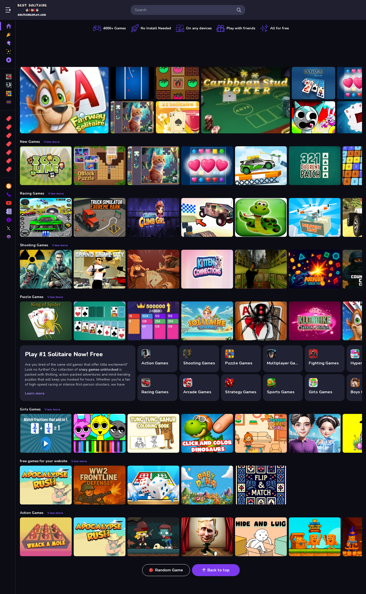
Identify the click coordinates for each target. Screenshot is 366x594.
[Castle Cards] (261, 485)
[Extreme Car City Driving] (46, 217)
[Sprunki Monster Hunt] (313, 117)
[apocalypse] (7, 144)
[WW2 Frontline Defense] (99, 485)
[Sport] (7, 127)
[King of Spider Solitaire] (46, 320)
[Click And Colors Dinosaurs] (207, 433)
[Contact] (7, 194)
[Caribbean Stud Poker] (245, 100)
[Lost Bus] (261, 269)
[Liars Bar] (153, 269)
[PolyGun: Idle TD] (315, 269)
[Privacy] (7, 237)
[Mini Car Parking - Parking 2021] (261, 165)
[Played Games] (7, 60)
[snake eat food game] (261, 217)
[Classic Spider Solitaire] (261, 320)
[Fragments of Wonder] (132, 117)
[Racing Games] (7, 76)
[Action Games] (7, 85)
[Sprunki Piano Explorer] (99, 433)
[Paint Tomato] (177, 83)
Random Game (169, 570)
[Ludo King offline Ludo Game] (153, 485)
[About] (7, 220)
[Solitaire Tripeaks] (207, 320)
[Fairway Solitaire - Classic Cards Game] (64, 100)
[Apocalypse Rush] (46, 485)
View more (52, 142)
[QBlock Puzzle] (99, 165)
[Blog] (7, 186)
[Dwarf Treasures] (207, 165)
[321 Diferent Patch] (315, 165)
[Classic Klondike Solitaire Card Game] (315, 320)
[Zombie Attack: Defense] (153, 536)
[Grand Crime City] (99, 269)
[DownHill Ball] (132, 83)
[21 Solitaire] (177, 117)
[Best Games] (7, 43)
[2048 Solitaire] (153, 320)
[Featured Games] (7, 51)
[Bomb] (7, 135)
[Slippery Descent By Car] (207, 217)
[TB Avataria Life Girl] (261, 433)
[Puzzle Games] (7, 93)
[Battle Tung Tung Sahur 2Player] (315, 536)
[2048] (7, 152)
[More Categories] (7, 102)
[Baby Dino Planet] (207, 485)
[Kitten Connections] (207, 269)
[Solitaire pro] (99, 320)
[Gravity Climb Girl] (153, 217)
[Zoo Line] (46, 165)
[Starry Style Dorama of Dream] (315, 433)
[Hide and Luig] (261, 536)
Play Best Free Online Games (32, 10)
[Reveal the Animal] (46, 433)
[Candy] (7, 118)
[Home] (7, 26)
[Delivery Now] (315, 217)
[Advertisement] (191, 48)
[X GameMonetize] (7, 228)
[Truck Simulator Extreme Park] (99, 217)
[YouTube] (7, 203)
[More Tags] (7, 169)
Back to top (218, 570)
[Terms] (7, 211)
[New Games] (7, 34)
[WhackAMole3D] (46, 536)
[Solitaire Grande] (313, 83)
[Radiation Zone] (46, 269)
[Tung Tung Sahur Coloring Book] (153, 433)
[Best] (7, 161)
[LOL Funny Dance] (207, 536)
